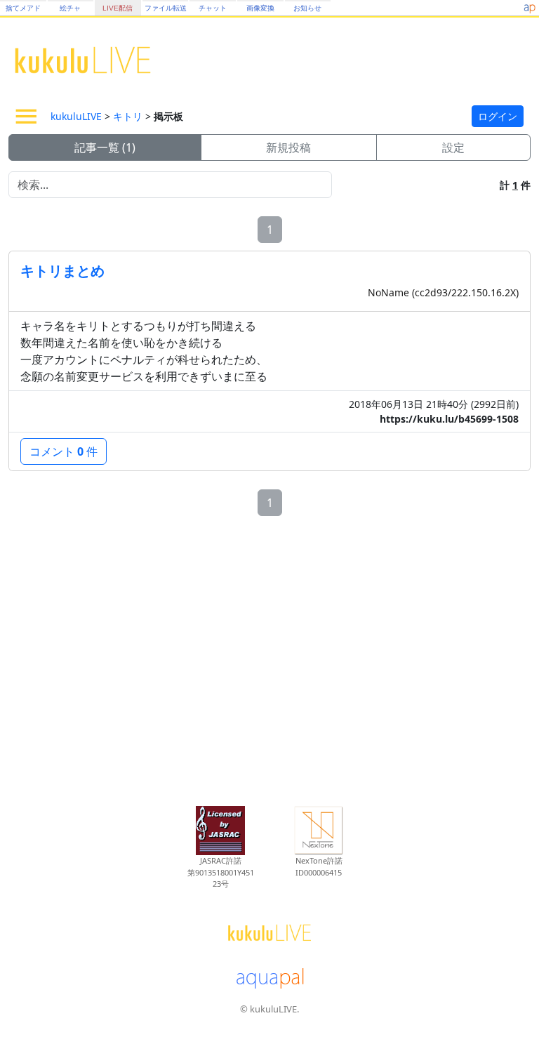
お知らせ (307, 8)
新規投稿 (288, 147)
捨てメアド (23, 8)
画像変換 (260, 8)
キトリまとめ (62, 270)
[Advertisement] (269, 657)
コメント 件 (63, 451)
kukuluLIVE (76, 116)
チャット (213, 8)
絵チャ (70, 8)
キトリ (127, 116)
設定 (453, 147)
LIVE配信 (117, 8)
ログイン (497, 116)
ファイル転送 (166, 8)
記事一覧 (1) (104, 147)
